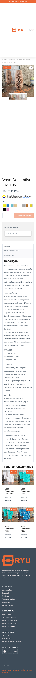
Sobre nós (5, 635)
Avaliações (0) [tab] (9, 255)
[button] (31, 67)
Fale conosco (6, 638)
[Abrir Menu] (3, 29)
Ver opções (10, 505)
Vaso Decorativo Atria (25, 491)
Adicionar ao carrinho (24, 216)
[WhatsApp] (10, 651)
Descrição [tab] (7, 246)
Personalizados (7, 605)
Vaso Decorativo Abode (9, 528)
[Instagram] (4, 651)
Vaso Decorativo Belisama (9, 491)
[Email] (15, 651)
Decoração (6, 593)
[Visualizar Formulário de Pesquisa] (26, 30)
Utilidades (5, 596)
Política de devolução (9, 623)
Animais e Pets (7, 590)
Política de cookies (8, 626)
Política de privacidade (9, 620)
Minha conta (6, 614)
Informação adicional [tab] (11, 251)
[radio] (4, 205)
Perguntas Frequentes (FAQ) (11, 642)
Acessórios (6, 602)
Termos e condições (9, 617)
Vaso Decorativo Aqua (25, 528)
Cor (4, 202)
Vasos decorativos (8, 599)
